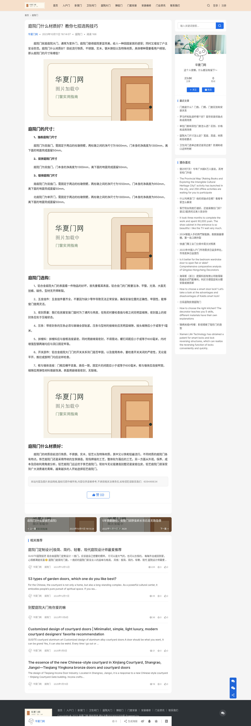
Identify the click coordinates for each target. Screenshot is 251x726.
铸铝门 (118, 5)
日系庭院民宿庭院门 (190, 301)
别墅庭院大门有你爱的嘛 (47, 608)
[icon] (222, 713)
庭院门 (78, 34)
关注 (194, 89)
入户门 (66, 5)
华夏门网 (33, 34)
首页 (55, 5)
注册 (223, 5)
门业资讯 (160, 5)
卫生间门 (91, 5)
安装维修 (146, 5)
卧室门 (78, 5)
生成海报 (132, 721)
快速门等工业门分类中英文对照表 (197, 243)
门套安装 (132, 5)
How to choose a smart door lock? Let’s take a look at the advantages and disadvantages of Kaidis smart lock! (201, 292)
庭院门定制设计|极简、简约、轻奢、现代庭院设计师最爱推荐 (75, 550)
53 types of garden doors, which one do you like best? (72, 579)
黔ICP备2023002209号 (112, 715)
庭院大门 (105, 5)
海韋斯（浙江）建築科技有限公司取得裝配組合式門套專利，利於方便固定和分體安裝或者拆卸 (201, 279)
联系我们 (175, 5)
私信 (210, 89)
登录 (215, 5)
